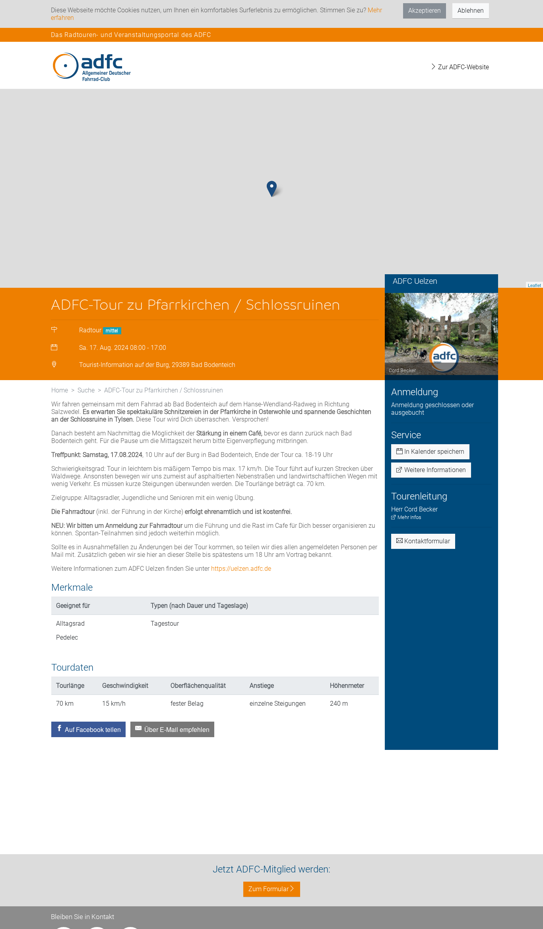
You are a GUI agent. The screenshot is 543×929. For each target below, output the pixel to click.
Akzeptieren (424, 10)
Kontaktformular (426, 541)
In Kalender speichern (433, 451)
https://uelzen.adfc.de (241, 568)
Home (59, 390)
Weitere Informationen (434, 470)
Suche (86, 390)
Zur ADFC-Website (462, 67)
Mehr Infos (408, 517)
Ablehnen (471, 10)
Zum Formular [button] (268, 889)
